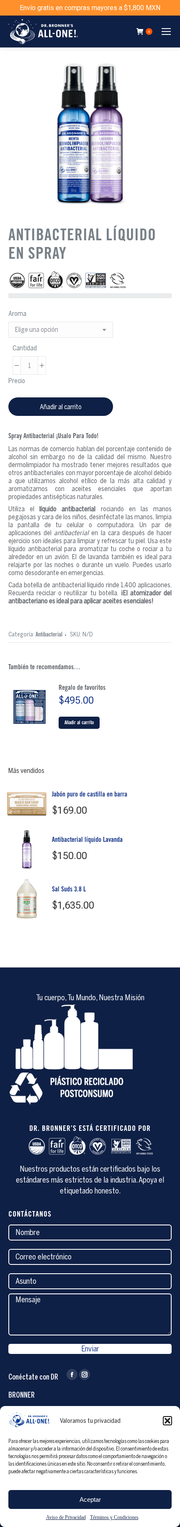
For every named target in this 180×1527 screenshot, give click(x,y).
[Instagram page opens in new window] (84, 1374)
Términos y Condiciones (114, 1517)
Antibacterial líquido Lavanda (87, 840)
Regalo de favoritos (82, 688)
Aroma (17, 314)
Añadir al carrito (61, 407)
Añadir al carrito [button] (79, 722)
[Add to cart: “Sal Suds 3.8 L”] (38, 914)
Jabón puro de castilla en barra (89, 794)
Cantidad (25, 348)
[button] (167, 1421)
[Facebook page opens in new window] (72, 1374)
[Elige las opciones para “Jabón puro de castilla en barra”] (38, 815)
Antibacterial (49, 635)
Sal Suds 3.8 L (69, 889)
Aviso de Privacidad (66, 1517)
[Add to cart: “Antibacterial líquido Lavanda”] (38, 865)
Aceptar (90, 1499)
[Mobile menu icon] (166, 31)
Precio (16, 381)
